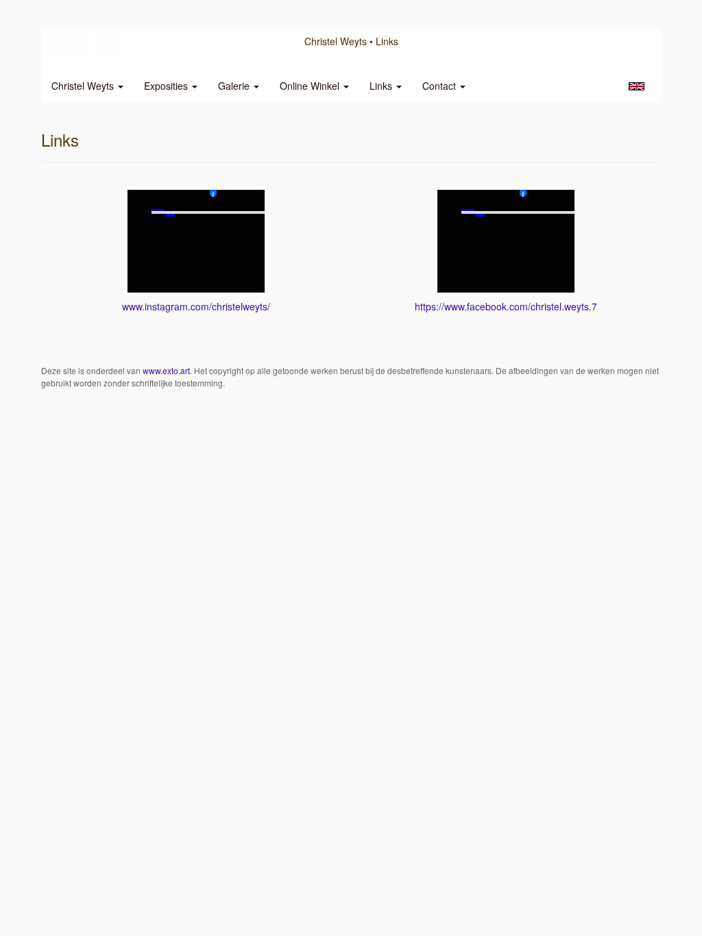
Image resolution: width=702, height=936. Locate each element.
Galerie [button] (235, 86)
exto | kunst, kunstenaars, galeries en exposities (80, 41)
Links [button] (382, 86)
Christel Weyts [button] (84, 86)
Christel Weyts (335, 41)
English (636, 86)
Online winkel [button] (311, 86)
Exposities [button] (167, 86)
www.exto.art (166, 370)
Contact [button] (440, 86)
